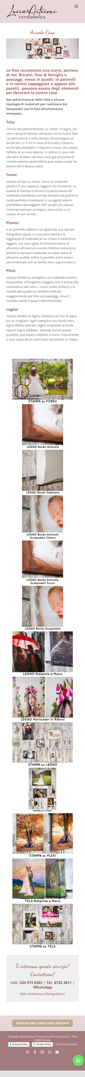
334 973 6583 (31, 982)
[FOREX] (42, 381)
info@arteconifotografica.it (46, 994)
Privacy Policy (20, 1044)
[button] (78, 1060)
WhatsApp (42, 987)
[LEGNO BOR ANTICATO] (42, 426)
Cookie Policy (43, 1044)
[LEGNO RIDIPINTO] (42, 653)
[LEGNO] (42, 744)
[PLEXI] (42, 835)
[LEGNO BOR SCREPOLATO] (42, 608)
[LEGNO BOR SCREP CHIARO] (42, 517)
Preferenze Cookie (66, 1044)
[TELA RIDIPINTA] (42, 880)
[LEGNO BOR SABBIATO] (42, 471)
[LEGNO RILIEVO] (42, 699)
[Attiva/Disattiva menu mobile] (76, 6)
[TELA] (42, 926)
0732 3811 (63, 982)
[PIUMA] (42, 789)
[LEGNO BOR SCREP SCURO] (42, 562)
